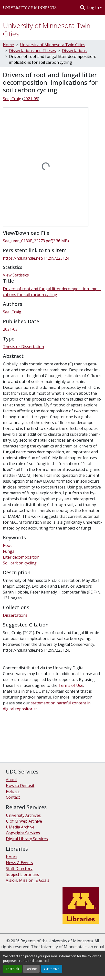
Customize (52, 968)
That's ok (12, 968)
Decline (31, 968)
